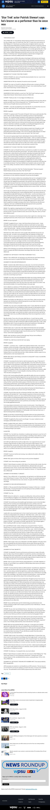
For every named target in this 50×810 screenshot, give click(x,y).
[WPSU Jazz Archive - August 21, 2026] (5, 729)
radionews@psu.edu (31, 789)
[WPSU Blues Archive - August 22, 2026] (5, 711)
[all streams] (48, 6)
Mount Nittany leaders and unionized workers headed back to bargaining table (26, 700)
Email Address (5, 779)
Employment (20, 799)
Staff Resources (31, 799)
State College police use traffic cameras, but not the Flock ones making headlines (27, 743)
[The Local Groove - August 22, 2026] (5, 720)
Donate (45, 1)
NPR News (7, 673)
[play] (3, 6)
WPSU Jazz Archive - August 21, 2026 (18, 727)
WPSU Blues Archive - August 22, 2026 (18, 709)
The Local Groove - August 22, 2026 (17, 718)
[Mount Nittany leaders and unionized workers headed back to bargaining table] (5, 702)
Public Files (41, 799)
